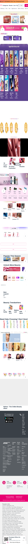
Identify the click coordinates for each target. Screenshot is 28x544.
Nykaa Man (18, 486)
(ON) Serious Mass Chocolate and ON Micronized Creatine (15, 193)
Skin (23, 481)
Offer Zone (18, 480)
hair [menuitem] (9, 8)
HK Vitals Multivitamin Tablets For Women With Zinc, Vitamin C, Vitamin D (10, 193)
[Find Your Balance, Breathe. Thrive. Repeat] (17, 343)
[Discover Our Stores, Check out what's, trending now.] (5, 278)
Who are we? (4, 480)
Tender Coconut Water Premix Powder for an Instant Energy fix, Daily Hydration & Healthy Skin (25, 193)
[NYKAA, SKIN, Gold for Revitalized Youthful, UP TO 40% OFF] (5, 380)
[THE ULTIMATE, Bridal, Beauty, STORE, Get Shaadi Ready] (13, 278)
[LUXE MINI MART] (10, 205)
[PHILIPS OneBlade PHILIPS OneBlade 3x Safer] (5, 311)
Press (4, 486)
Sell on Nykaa (9, 496)
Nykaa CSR (4, 491)
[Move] (4, 352)
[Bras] (3, 393)
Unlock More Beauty (11, 265)
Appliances (24, 488)
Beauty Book (13, 480)
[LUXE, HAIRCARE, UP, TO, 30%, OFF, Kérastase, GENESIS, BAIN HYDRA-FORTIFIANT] (21, 128)
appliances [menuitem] (14, 8)
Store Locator (9, 486)
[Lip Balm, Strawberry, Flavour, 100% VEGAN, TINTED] (4, 329)
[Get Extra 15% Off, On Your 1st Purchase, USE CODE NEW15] (14, 28)
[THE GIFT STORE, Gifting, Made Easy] (9, 278)
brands (11, 5)
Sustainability (5, 493)
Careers (4, 482)
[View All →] (14, 245)
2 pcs (15, 196)
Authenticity (5, 484)
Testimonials (5, 488)
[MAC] (19, 215)
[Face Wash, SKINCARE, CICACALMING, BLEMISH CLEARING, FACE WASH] (10, 329)
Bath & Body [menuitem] (21, 8)
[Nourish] (11, 352)
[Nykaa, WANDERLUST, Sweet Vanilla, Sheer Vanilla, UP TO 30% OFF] (19, 380)
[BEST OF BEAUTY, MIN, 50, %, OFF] (26, 128)
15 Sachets (25, 196)
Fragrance (24, 497)
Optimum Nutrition (15, 191)
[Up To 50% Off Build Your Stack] (14, 179)
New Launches (19, 483)
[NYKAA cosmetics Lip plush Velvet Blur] (16, 83)
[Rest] (17, 352)
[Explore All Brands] (14, 224)
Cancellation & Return (10, 489)
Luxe (23, 501)
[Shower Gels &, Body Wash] (24, 329)
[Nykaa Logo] (1, 5)
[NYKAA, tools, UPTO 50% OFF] (10, 380)
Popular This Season (12, 256)
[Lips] (1, 329)
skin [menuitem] (6, 8)
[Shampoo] (7, 329)
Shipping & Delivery (9, 492)
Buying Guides (13, 486)
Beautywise (20, 191)
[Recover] (23, 352)
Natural (23, 499)
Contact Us (9, 478)
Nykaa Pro (18, 492)
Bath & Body (23, 485)
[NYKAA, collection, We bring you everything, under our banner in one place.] (14, 374)
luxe (14, 5)
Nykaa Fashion (18, 489)
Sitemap (19, 494)
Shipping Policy (19, 528)
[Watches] (3, 411)
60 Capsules (20, 196)
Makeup (23, 479)
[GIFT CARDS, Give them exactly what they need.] (11, 269)
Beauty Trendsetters (12, 307)
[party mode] (14, 13)
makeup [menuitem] (2, 8)
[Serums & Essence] (17, 329)
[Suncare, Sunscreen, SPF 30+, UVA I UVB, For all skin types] (27, 329)
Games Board (13, 483)
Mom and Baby (23, 491)
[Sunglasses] (18, 393)
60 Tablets (10, 196)
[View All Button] (14, 250)
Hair (23, 483)
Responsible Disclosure (5, 496)
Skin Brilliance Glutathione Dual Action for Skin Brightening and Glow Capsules (20, 193)
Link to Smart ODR (4, 502)
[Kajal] (14, 329)
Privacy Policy (19, 530)
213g (6, 196)
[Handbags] (10, 411)
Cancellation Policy (10, 530)
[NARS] (22, 160)
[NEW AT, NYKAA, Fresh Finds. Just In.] (18, 278)
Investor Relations (5, 499)
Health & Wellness (24, 495)
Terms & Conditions (10, 528)
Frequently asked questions (10, 482)
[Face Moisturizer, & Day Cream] (20, 329)
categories (5, 5)
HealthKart (10, 191)
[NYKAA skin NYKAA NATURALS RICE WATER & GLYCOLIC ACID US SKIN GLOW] (10, 311)
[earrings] (10, 393)
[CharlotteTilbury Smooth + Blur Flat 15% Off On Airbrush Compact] (26, 59)
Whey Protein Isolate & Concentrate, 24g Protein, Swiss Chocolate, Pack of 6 (5, 193)
